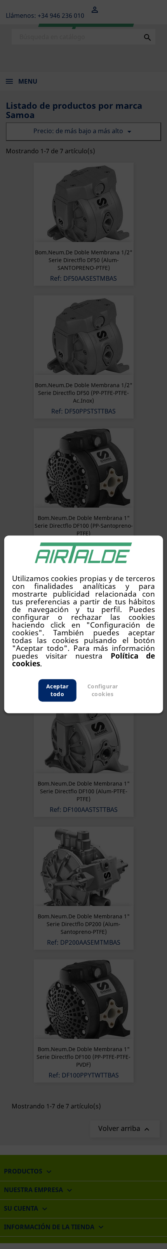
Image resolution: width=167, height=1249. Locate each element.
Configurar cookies (102, 690)
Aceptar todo (57, 690)
